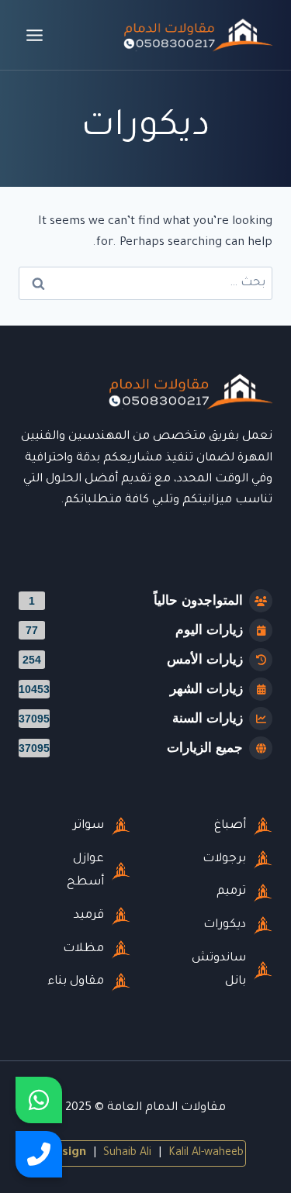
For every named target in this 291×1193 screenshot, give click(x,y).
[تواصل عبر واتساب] (39, 1100)
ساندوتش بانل (219, 970)
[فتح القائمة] (35, 35)
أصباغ (230, 826)
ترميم (231, 891)
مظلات (83, 949)
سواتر (88, 826)
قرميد (89, 915)
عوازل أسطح (85, 871)
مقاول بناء (75, 981)
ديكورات (224, 925)
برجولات (224, 859)
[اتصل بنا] (39, 1154)
